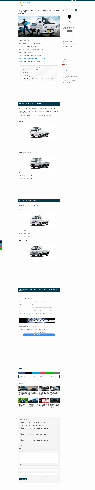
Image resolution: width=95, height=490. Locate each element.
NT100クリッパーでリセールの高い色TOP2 (31, 69)
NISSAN (23, 13)
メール (20, 468)
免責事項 (64, 59)
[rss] (74, 0)
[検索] (76, 0)
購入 (63, 46)
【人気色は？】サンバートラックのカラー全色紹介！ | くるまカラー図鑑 (33, 434)
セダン (69, 43)
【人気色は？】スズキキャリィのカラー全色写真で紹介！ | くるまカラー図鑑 (33, 422)
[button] (21, 373)
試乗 (74, 44)
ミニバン (64, 44)
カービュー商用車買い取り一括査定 (43, 307)
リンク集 (64, 61)
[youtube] (72, 0)
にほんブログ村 (64, 70)
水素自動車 (71, 44)
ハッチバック (73, 43)
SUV (63, 41)
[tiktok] (71, 0)
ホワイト (26, 75)
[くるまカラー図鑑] (24, 3)
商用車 (67, 44)
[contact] (75, 0)
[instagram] (70, 0)
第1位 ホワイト (67, 77)
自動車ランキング (64, 66)
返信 (20, 427)
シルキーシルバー (28, 76)
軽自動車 (66, 46)
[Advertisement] (39, 91)
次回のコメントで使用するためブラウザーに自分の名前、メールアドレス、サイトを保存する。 (35, 476)
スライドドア (64, 43)
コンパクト (66, 41)
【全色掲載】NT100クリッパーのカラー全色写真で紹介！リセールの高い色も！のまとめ (39, 78)
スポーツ (70, 41)
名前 (20, 464)
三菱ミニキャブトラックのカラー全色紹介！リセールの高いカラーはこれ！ (32, 58)
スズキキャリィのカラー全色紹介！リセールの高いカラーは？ (30, 55)
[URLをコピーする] (56, 373)
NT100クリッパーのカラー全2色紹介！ (30, 73)
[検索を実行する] (76, 10)
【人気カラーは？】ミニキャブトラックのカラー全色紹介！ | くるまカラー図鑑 (34, 428)
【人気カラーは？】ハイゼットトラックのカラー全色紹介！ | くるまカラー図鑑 (34, 440)
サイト (20, 472)
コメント (21, 451)
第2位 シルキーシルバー (29, 72)
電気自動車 (70, 46)
